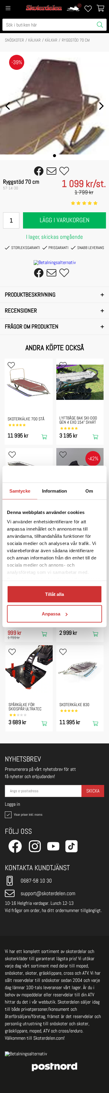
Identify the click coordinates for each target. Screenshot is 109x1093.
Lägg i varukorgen (65, 220)
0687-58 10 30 (36, 880)
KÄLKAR (34, 40)
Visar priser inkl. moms (27, 814)
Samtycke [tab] (19, 490)
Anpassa (51, 613)
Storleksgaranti (25, 247)
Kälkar (51, 40)
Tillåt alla (54, 593)
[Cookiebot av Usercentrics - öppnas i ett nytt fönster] (77, 474)
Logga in (12, 804)
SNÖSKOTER (14, 40)
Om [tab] (89, 490)
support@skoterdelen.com (48, 893)
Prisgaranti (58, 247)
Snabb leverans (90, 247)
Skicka (92, 791)
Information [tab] (54, 490)
